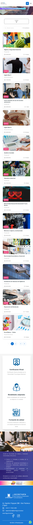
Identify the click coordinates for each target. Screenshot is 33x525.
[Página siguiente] (24, 343)
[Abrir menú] (30, 3)
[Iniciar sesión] (27, 3)
